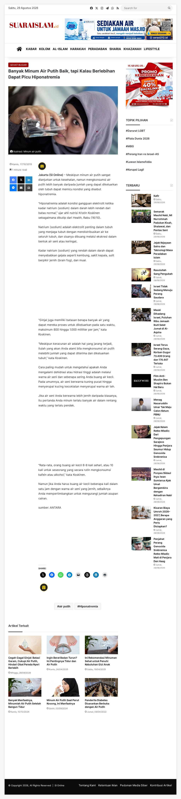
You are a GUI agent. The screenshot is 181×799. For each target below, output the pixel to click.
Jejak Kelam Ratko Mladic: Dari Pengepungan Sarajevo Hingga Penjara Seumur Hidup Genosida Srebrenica (163, 441)
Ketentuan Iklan (108, 785)
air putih (64, 606)
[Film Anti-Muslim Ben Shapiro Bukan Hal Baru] (141, 380)
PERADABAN (97, 49)
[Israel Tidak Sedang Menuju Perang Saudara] (141, 291)
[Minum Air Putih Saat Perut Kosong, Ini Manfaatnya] (63, 687)
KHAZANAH (132, 49)
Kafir (156, 195)
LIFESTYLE (152, 49)
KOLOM (44, 49)
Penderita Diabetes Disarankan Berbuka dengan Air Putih (97, 703)
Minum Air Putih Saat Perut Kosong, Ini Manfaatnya (63, 702)
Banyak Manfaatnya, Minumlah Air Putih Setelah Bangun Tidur (24, 703)
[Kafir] (141, 200)
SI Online (59, 785)
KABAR (31, 49)
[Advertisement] (78, 292)
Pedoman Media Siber (134, 785)
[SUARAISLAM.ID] (34, 25)
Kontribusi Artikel (161, 785)
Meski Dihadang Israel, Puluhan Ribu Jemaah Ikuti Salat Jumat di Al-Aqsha (163, 321)
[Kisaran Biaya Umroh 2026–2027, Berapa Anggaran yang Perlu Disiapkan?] (141, 512)
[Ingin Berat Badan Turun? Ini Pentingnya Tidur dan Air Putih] (63, 645)
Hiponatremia (88, 606)
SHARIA (115, 49)
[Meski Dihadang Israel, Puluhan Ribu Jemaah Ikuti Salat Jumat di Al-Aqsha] (141, 314)
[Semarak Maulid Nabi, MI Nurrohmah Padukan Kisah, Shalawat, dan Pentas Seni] (141, 216)
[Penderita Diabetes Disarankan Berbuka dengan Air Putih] (101, 687)
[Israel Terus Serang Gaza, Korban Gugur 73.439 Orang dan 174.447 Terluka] (141, 349)
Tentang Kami (87, 785)
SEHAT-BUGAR (18, 64)
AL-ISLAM (60, 49)
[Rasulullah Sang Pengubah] (141, 274)
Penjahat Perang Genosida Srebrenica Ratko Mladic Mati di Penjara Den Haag (162, 550)
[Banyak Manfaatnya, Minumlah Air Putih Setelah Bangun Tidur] (24, 687)
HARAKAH (78, 49)
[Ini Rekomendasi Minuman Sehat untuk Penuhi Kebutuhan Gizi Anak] (101, 645)
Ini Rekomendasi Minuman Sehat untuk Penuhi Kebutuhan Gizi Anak (101, 661)
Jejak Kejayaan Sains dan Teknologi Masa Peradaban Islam (163, 250)
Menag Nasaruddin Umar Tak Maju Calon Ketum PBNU (162, 407)
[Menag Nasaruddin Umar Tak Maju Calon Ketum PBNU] (141, 404)
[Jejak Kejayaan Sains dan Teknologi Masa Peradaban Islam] (141, 247)
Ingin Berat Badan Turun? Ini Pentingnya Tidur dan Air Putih (62, 661)
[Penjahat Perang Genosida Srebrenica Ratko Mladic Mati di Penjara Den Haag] (141, 543)
